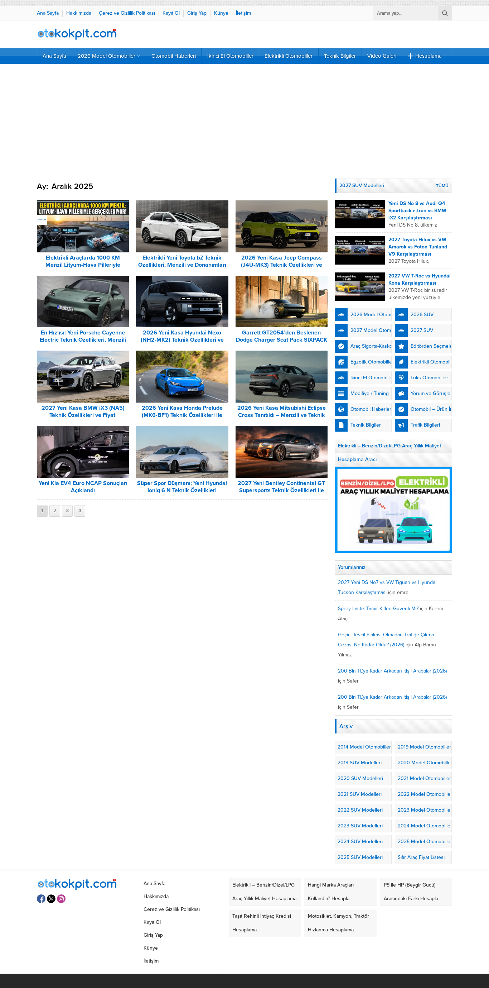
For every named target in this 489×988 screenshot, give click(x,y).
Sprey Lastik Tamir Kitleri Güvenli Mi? (378, 608)
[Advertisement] (244, 121)
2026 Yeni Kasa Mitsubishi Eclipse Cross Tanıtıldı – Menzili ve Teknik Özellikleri (281, 415)
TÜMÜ (442, 185)
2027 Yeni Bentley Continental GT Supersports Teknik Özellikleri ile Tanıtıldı (281, 490)
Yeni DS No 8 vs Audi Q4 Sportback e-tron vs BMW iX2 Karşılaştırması (417, 210)
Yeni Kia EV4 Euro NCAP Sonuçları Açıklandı (83, 487)
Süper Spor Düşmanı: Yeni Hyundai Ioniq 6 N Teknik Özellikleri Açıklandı (182, 490)
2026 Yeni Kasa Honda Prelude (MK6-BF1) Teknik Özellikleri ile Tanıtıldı (182, 415)
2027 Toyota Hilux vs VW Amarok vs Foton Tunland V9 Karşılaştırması (417, 247)
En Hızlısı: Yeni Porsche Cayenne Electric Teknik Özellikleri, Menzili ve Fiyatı (83, 340)
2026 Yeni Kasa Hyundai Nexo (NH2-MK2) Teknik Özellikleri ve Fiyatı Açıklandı (182, 340)
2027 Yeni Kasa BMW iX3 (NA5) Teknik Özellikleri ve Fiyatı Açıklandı (83, 415)
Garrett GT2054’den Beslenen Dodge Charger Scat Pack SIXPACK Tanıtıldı (281, 340)
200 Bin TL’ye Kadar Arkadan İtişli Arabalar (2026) (392, 671)
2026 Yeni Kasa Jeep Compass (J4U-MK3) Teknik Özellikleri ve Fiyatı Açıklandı (281, 265)
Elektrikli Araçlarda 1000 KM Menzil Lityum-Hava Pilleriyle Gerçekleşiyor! (82, 265)
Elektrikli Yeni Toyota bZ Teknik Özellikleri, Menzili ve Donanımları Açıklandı (182, 265)
